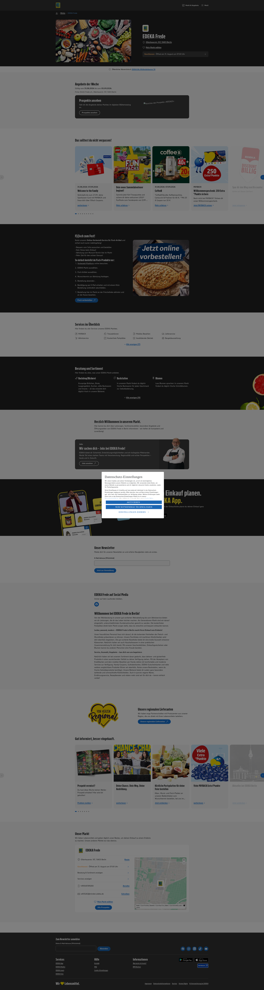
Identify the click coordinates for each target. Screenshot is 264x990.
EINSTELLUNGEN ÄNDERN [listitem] (132, 512)
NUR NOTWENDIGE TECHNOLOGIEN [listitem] (133, 507)
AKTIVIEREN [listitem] (133, 502)
